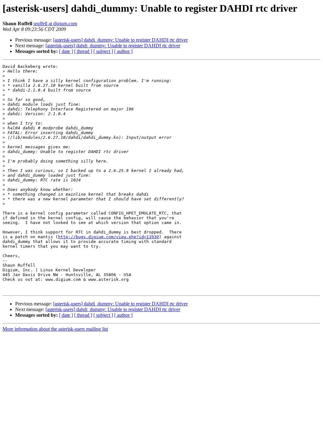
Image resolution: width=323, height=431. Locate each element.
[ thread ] (83, 51)
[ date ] (66, 51)
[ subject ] (103, 51)
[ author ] (123, 51)
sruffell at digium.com (55, 23)
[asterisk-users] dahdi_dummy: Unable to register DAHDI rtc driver (120, 40)
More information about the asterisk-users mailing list (55, 329)
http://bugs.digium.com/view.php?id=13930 (108, 236)
